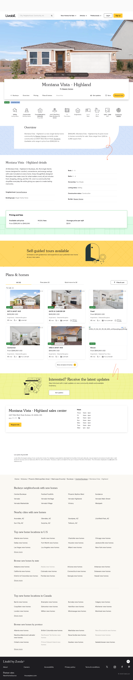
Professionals (95, 15)
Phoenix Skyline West (76, 494)
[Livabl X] (107, 667)
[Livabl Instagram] (115, 667)
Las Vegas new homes (22, 547)
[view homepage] (11, 15)
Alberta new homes (21, 630)
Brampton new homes (49, 602)
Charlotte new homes (76, 538)
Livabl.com (111, 459)
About (5, 667)
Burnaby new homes (75, 602)
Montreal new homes (103, 611)
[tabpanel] (66, 328)
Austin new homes (48, 538)
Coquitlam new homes (22, 607)
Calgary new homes (102, 602)
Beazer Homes (67, 89)
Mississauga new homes (77, 611)
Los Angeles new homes (50, 547)
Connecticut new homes (77, 571)
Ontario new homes (21, 642)
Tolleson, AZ (72, 523)
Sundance (99, 494)
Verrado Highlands (75, 499)
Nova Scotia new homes (77, 635)
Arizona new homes (75, 567)
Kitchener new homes (103, 607)
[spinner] (51, 15)
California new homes (22, 571)
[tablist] (66, 282)
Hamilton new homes (76, 607)
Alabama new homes (22, 567)
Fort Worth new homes (49, 543)
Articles (82, 15)
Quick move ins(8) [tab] (71, 282)
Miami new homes (75, 547)
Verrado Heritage (47, 499)
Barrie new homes (21, 602)
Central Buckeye (21, 192)
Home (17, 479)
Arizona (24, 479)
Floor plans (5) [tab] (45, 282)
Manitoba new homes (76, 630)
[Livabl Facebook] (122, 667)
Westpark (98, 503)
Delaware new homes (102, 571)
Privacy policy (70, 667)
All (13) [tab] (18, 282)
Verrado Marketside (21, 503)
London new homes (21, 611)
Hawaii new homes (101, 576)
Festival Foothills (47, 494)
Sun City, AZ (18, 523)
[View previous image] (6, 51)
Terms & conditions (92, 667)
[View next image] (126, 51)
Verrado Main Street (102, 499)
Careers (27, 667)
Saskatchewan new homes (105, 642)
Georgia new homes (75, 576)
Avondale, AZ (19, 518)
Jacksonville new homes (104, 543)
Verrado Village (46, 503)
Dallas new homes (21, 543)
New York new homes (103, 547)
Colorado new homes (49, 571)
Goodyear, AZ (73, 518)
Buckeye (57, 139)
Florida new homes (48, 576)
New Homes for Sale (67, 15)
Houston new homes (75, 543)
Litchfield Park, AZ (102, 518)
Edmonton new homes (49, 607)
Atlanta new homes (21, 538)
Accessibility (49, 667)
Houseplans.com (30, 676)
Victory (71, 503)
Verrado (17, 499)
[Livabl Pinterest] (129, 667)
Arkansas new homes (102, 567)
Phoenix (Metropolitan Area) (39, 479)
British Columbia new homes (51, 630)
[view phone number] (19, 418)
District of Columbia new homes (26, 576)
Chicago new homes (103, 538)
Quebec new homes (75, 642)
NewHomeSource (10, 676)
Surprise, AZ (45, 523)
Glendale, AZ (46, 518)
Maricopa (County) (58, 479)
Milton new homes (48, 611)
